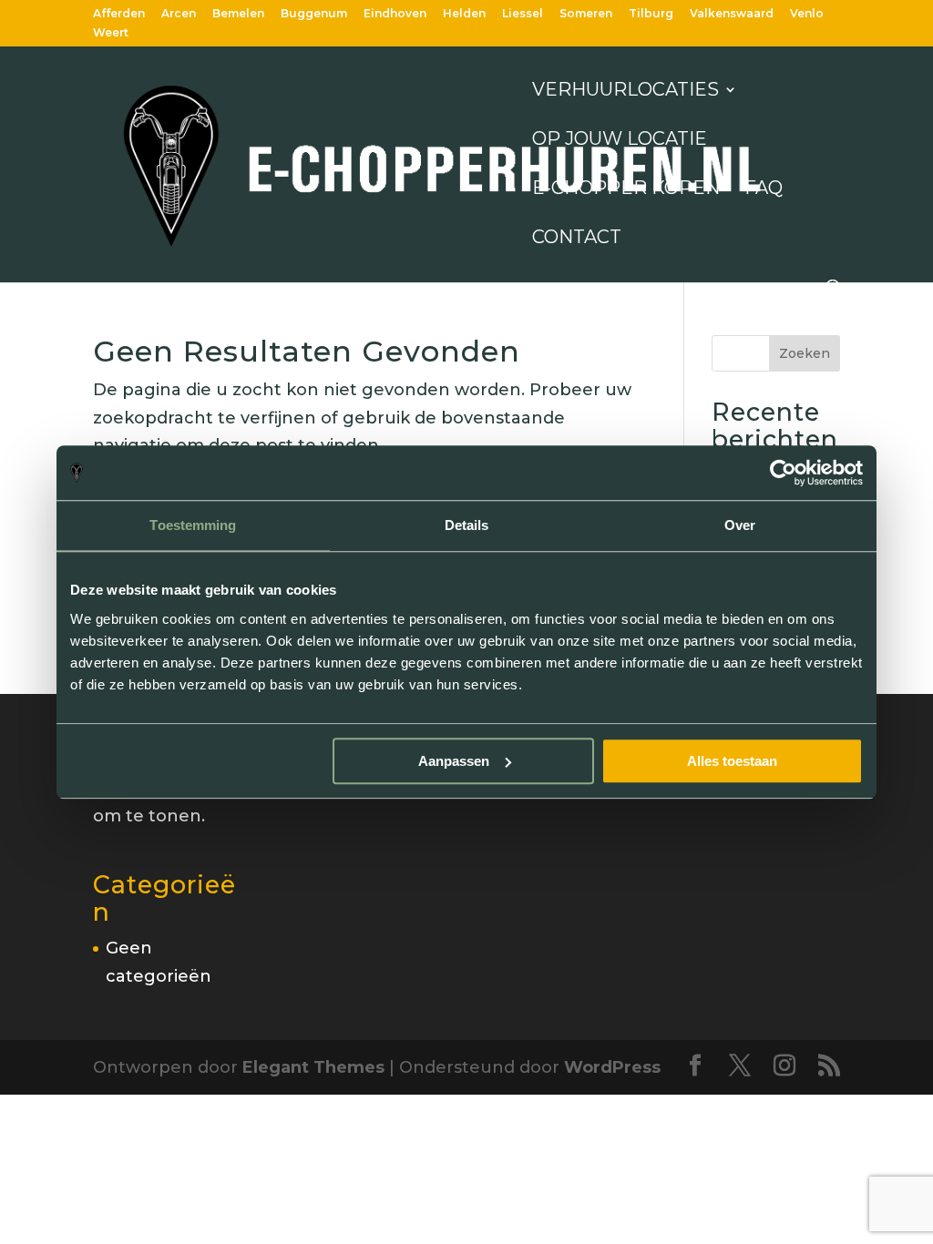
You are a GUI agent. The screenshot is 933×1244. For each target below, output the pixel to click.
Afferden (119, 14)
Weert (110, 33)
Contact (576, 239)
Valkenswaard (732, 14)
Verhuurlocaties (625, 91)
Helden (464, 14)
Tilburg (651, 14)
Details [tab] (467, 525)
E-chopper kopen (626, 190)
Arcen (178, 14)
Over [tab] (739, 525)
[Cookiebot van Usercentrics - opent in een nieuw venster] (783, 472)
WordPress (612, 1067)
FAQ (763, 190)
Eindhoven (395, 14)
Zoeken (804, 353)
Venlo (807, 14)
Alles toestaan (732, 761)
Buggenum (314, 14)
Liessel (522, 14)
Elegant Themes (313, 1067)
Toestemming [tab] (192, 525)
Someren (585, 14)
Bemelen (238, 14)
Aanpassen (453, 761)
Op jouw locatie (619, 140)
